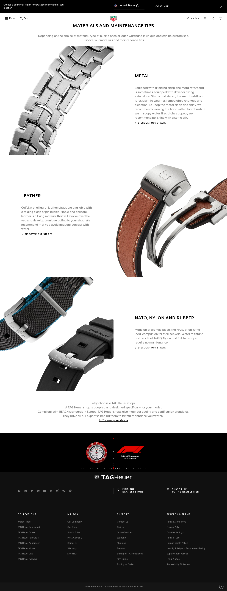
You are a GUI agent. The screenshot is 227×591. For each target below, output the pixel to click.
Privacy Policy (174, 527)
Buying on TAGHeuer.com (130, 554)
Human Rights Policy (177, 543)
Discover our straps (152, 123)
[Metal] (57, 100)
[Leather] (170, 216)
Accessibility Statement (178, 564)
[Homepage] (113, 18)
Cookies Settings (175, 533)
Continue (165, 6)
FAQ (119, 527)
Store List (72, 554)
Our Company (74, 522)
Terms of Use (173, 538)
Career (71, 543)
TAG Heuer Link (25, 554)
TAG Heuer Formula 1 (28, 538)
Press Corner (74, 538)
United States (127, 5)
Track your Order (125, 564)
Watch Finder (24, 522)
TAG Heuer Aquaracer (29, 543)
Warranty (121, 538)
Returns (121, 549)
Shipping (121, 543)
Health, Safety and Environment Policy (186, 549)
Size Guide (122, 559)
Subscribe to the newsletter (185, 490)
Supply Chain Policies (177, 554)
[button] (213, 18)
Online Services (124, 533)
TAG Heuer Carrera (27, 533)
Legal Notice (173, 559)
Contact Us (122, 522)
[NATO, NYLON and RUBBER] (57, 334)
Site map (71, 549)
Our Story (72, 527)
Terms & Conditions (176, 522)
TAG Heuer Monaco (27, 549)
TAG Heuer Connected (29, 527)
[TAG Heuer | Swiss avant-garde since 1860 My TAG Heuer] (113, 477)
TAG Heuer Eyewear (27, 559)
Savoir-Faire (73, 533)
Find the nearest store (133, 490)
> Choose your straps (113, 420)
